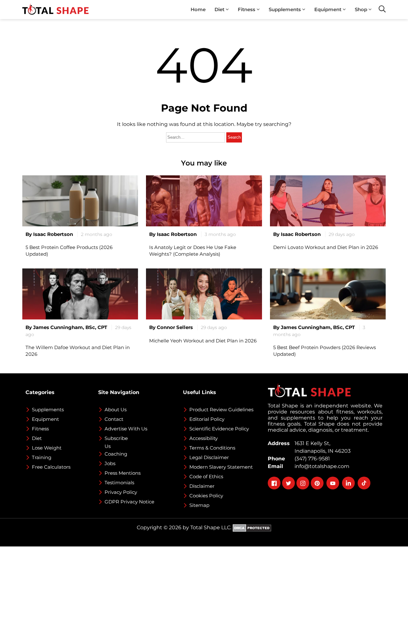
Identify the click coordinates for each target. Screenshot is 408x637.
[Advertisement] (191, 591)
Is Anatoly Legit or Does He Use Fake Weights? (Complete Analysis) (192, 250)
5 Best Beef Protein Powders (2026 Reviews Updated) (324, 350)
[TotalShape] (55, 9)
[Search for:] (196, 137)
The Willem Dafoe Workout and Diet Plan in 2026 (78, 350)
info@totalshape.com (320, 466)
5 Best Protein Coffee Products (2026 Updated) (69, 250)
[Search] (382, 8)
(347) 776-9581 (311, 459)
